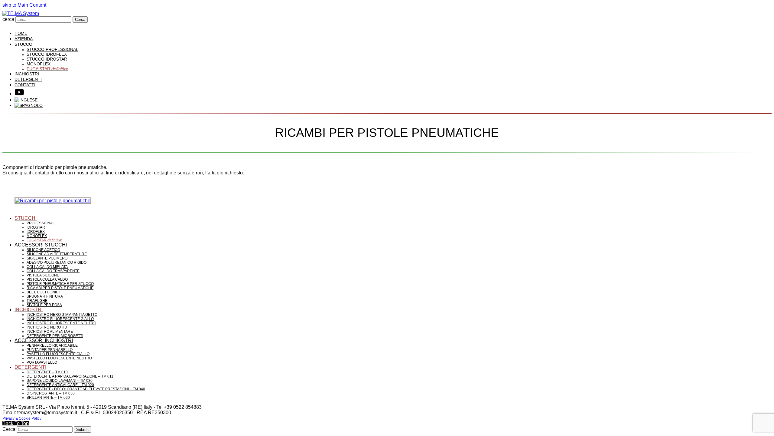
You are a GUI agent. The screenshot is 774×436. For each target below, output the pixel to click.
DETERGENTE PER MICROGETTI (55, 336)
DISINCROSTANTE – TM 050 (51, 393)
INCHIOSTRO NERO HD (47, 327)
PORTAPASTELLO (42, 362)
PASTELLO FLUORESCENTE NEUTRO (59, 358)
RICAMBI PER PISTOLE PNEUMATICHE (60, 288)
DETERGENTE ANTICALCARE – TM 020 (60, 385)
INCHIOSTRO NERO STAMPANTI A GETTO (62, 314)
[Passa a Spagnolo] (29, 105)
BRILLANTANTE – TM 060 (48, 397)
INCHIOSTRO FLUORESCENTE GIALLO (60, 319)
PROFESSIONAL (41, 223)
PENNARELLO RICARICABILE (52, 345)
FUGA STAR (44, 240)
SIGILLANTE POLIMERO (47, 258)
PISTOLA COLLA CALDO (47, 279)
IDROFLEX (36, 232)
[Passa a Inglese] (26, 99)
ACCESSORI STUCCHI (41, 244)
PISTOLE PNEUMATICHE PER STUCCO (60, 284)
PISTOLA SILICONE (43, 275)
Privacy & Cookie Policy (21, 418)
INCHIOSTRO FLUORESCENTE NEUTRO (61, 323)
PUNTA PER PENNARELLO (50, 350)
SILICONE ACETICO (43, 250)
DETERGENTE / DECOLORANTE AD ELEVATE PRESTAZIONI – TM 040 (86, 389)
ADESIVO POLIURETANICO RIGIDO (56, 262)
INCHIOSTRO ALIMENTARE (50, 331)
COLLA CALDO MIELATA (47, 267)
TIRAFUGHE (37, 301)
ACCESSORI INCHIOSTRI (44, 340)
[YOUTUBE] (19, 93)
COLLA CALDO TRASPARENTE (53, 271)
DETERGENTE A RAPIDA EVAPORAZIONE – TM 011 (70, 376)
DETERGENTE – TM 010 (47, 372)
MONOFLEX (37, 236)
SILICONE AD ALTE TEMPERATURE (57, 254)
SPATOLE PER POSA (44, 305)
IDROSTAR (36, 227)
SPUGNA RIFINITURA (45, 296)
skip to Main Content (24, 5)
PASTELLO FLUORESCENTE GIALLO (58, 354)
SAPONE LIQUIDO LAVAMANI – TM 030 (60, 380)
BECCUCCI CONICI (43, 292)
